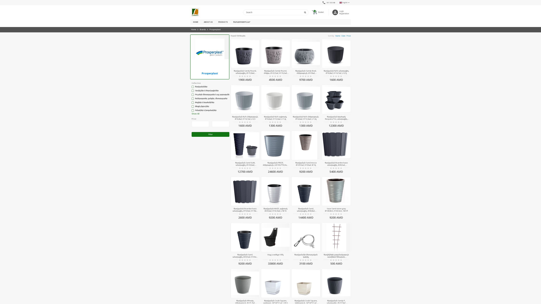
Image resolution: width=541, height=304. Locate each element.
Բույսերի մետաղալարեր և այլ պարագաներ (212, 94)
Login (341, 11)
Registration (344, 13)
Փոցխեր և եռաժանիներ (204, 102)
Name (337, 36)
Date (343, 36)
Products (223, 22)
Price (349, 36)
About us (208, 22)
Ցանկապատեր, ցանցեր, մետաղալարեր (211, 98)
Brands (203, 29)
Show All (195, 113)
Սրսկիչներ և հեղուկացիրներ (207, 90)
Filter (210, 134)
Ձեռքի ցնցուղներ (202, 106)
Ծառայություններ (241, 22)
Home (195, 22)
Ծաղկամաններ (201, 86)
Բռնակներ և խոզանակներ (206, 110)
